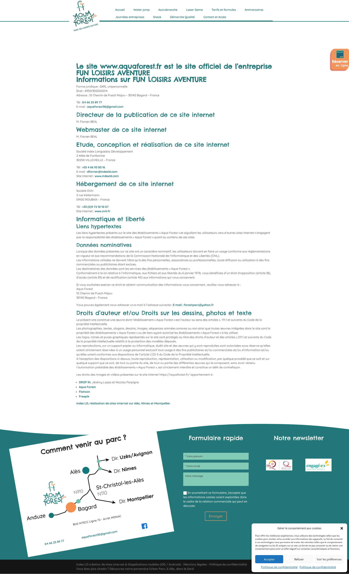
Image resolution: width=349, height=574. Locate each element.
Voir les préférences (329, 559)
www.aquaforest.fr (130, 66)
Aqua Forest (87, 387)
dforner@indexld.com (102, 171)
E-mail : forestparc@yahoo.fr (193, 305)
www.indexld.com (107, 176)
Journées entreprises (129, 17)
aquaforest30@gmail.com (105, 106)
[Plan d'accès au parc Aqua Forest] (95, 509)
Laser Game (194, 9)
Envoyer (216, 516)
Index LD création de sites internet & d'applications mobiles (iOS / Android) (128, 564)
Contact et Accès (214, 17)
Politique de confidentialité (279, 567)
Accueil (120, 9)
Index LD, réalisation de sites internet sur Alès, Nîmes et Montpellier (123, 403)
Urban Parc (157, 569)
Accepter (269, 559)
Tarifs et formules (224, 9)
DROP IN (85, 382)
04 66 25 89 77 (92, 102)
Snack (157, 17)
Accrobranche (167, 9)
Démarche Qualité (182, 17)
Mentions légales (195, 564)
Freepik (84, 396)
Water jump (141, 9)
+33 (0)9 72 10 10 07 (95, 207)
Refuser (299, 559)
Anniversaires (254, 9)
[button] (342, 528)
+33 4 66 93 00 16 (93, 167)
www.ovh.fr (102, 211)
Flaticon (84, 391)
